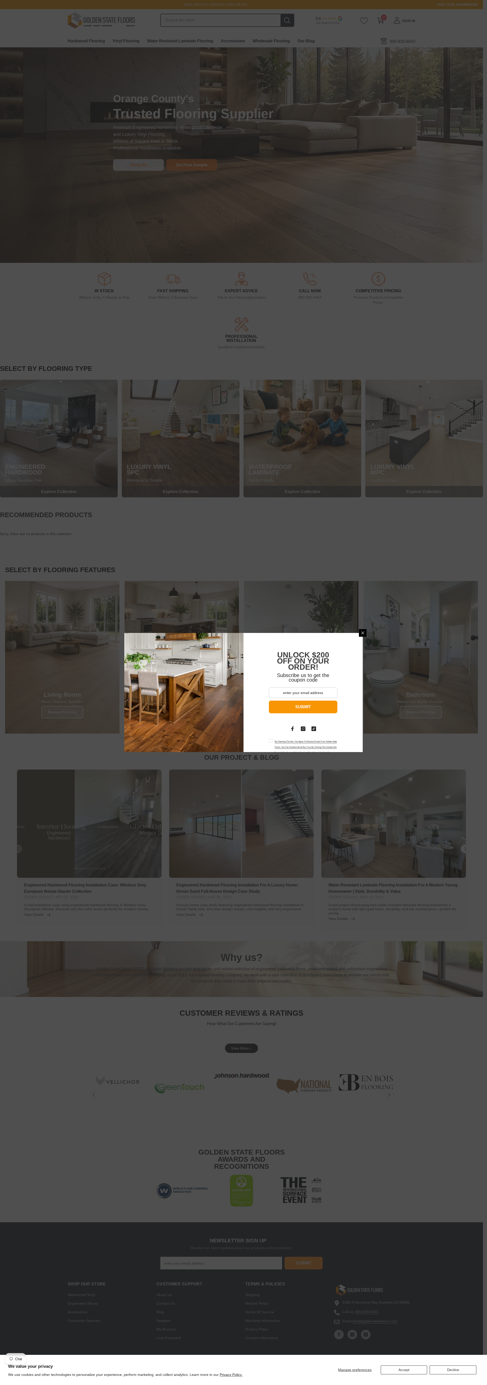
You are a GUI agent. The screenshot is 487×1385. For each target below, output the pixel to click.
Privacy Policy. (231, 1375)
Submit (303, 707)
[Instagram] (303, 728)
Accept (403, 1370)
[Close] (363, 633)
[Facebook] (292, 728)
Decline (453, 1370)
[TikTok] (313, 728)
